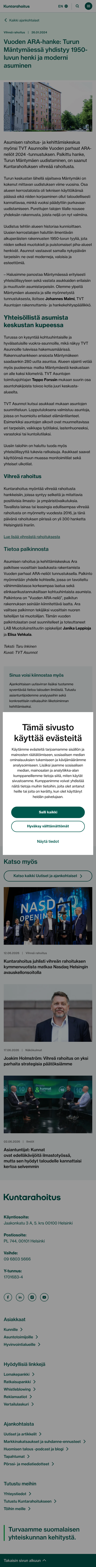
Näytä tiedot (48, 841)
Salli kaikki (48, 811)
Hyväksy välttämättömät (48, 825)
